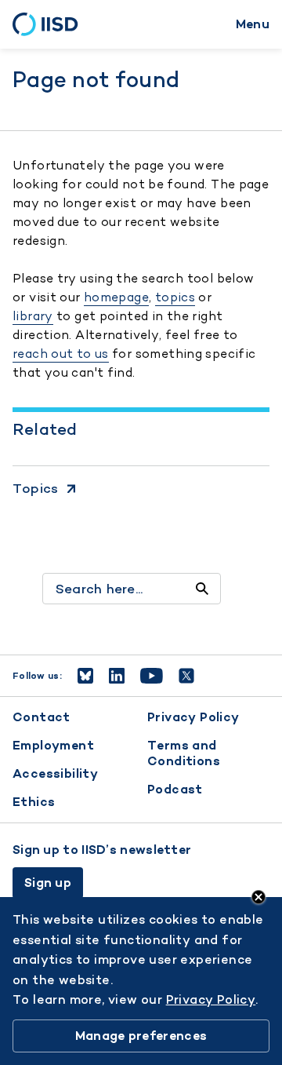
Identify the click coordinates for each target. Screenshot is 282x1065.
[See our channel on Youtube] (151, 676)
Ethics (34, 801)
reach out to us (61, 353)
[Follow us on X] (186, 676)
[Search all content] (202, 588)
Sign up (47, 882)
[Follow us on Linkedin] (117, 676)
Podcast (175, 789)
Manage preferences (141, 1035)
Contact (41, 717)
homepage (116, 297)
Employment (53, 745)
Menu (252, 24)
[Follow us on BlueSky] (85, 676)
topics (175, 297)
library (33, 316)
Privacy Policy (193, 717)
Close (258, 897)
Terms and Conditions (183, 753)
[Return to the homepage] (51, 24)
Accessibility (55, 773)
